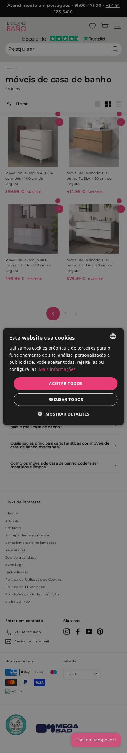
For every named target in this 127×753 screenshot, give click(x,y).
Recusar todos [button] (65, 399)
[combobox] (113, 336)
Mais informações (57, 369)
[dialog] (63, 376)
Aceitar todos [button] (65, 383)
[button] (63, 414)
